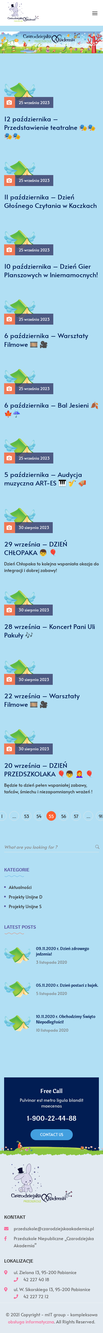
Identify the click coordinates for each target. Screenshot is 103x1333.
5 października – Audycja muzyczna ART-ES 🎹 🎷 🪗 (45, 478)
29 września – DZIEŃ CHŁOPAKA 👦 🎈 (35, 548)
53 (26, 816)
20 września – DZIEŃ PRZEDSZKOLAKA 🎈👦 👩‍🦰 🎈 (48, 769)
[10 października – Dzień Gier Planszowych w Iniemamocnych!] (19, 239)
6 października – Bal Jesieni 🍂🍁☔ (51, 409)
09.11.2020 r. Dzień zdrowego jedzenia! (62, 951)
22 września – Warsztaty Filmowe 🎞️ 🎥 (42, 700)
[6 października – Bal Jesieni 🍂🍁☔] (19, 377)
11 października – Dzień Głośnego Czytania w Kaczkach (50, 201)
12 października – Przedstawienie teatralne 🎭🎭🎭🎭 (50, 127)
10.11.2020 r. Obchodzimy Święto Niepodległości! (65, 1019)
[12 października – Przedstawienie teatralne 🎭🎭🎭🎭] (19, 91)
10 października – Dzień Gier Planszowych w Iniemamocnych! (51, 270)
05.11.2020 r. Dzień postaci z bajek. (67, 985)
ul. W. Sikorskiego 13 (33, 1289)
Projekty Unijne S (25, 906)
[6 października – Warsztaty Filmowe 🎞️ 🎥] (19, 308)
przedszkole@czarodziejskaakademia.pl (54, 1228)
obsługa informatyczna (31, 1321)
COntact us (51, 1134)
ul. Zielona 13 (26, 1272)
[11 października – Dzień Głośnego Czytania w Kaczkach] (19, 169)
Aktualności (20, 887)
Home (13, 44)
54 (38, 816)
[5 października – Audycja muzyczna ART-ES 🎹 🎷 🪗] (19, 447)
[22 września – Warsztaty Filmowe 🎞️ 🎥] (19, 668)
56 (63, 816)
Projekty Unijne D (25, 897)
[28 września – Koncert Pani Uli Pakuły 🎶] (19, 599)
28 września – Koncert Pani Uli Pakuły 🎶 (49, 630)
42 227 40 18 (36, 1279)
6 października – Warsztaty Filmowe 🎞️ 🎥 (46, 339)
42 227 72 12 (36, 1296)
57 (76, 816)
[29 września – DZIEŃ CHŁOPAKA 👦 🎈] (19, 516)
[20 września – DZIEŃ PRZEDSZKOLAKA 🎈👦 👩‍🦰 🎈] (19, 738)
